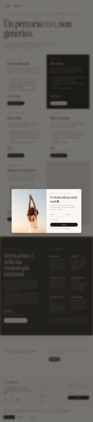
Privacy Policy (66, 228)
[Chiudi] (78, 191)
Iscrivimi (64, 224)
